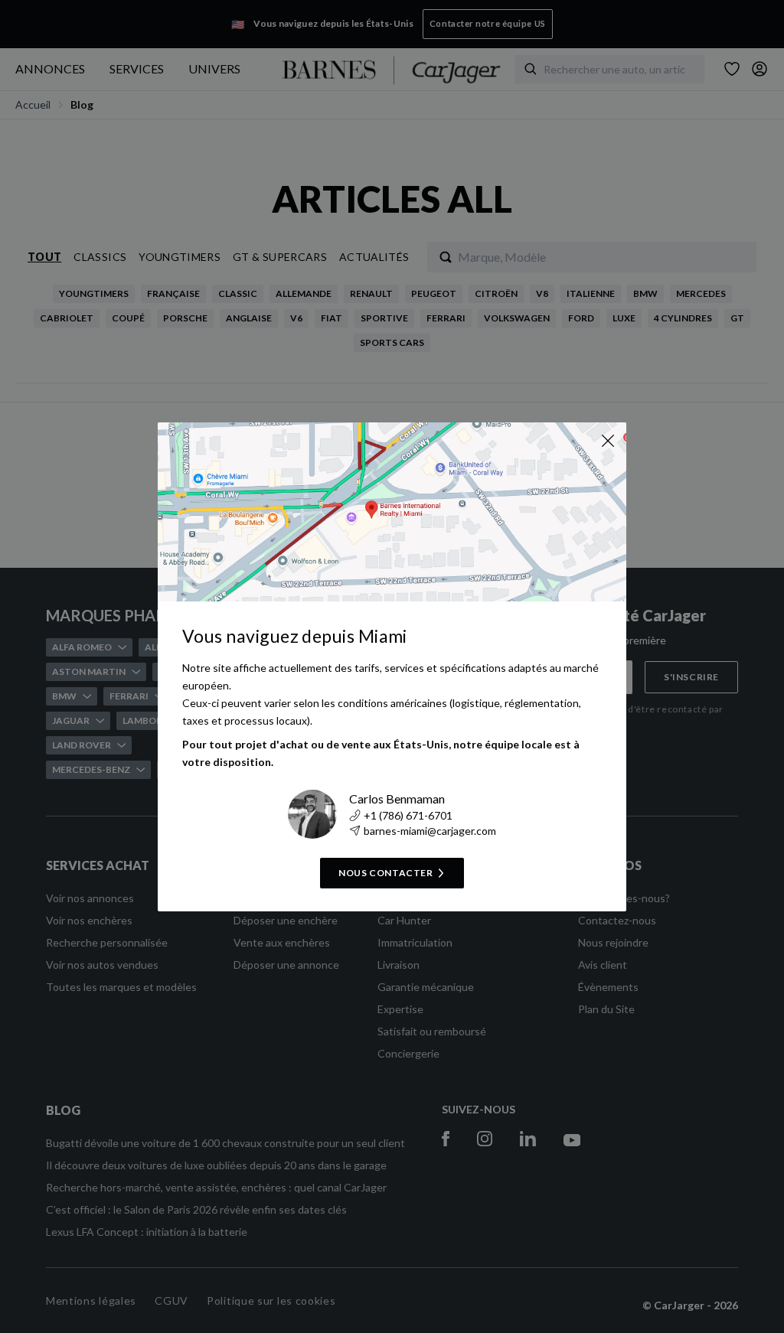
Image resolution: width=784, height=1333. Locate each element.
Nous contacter (385, 872)
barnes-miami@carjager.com (430, 830)
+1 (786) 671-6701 (408, 815)
